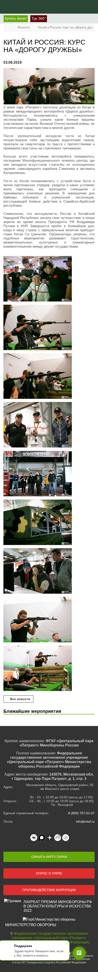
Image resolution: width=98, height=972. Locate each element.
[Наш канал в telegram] (65, 837)
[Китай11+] (49, 668)
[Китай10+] (49, 620)
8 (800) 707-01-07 (81, 813)
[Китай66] (49, 523)
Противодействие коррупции (49, 890)
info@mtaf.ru (85, 821)
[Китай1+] (49, 474)
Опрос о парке (49, 873)
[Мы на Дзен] (49, 837)
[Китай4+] (49, 376)
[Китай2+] (49, 425)
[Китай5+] (49, 328)
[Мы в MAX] (41, 837)
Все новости (19, 699)
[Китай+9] (49, 279)
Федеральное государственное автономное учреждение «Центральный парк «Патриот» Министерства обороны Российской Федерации (48, 938)
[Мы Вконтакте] (33, 837)
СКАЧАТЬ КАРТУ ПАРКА (49, 857)
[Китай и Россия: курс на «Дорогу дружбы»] (49, 86)
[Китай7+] (49, 571)
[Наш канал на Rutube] (57, 837)
